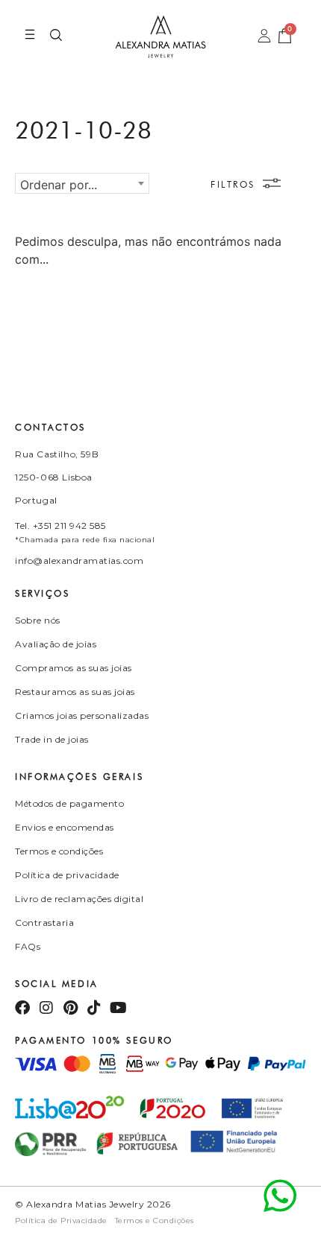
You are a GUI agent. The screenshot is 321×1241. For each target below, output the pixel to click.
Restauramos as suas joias (75, 691)
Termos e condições (59, 851)
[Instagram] (46, 1007)
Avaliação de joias (55, 644)
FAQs (27, 946)
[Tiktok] (94, 1007)
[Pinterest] (70, 1007)
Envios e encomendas (64, 827)
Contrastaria (44, 922)
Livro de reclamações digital (79, 898)
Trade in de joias (52, 739)
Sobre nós (37, 620)
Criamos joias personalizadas (82, 715)
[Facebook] (22, 1007)
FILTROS (233, 184)
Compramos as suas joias (73, 667)
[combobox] (82, 183)
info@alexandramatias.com (79, 560)
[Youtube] (117, 1007)
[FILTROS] (272, 183)
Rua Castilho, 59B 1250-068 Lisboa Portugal (57, 477)
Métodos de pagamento (69, 803)
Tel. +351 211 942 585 (60, 525)
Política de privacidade (67, 874)
